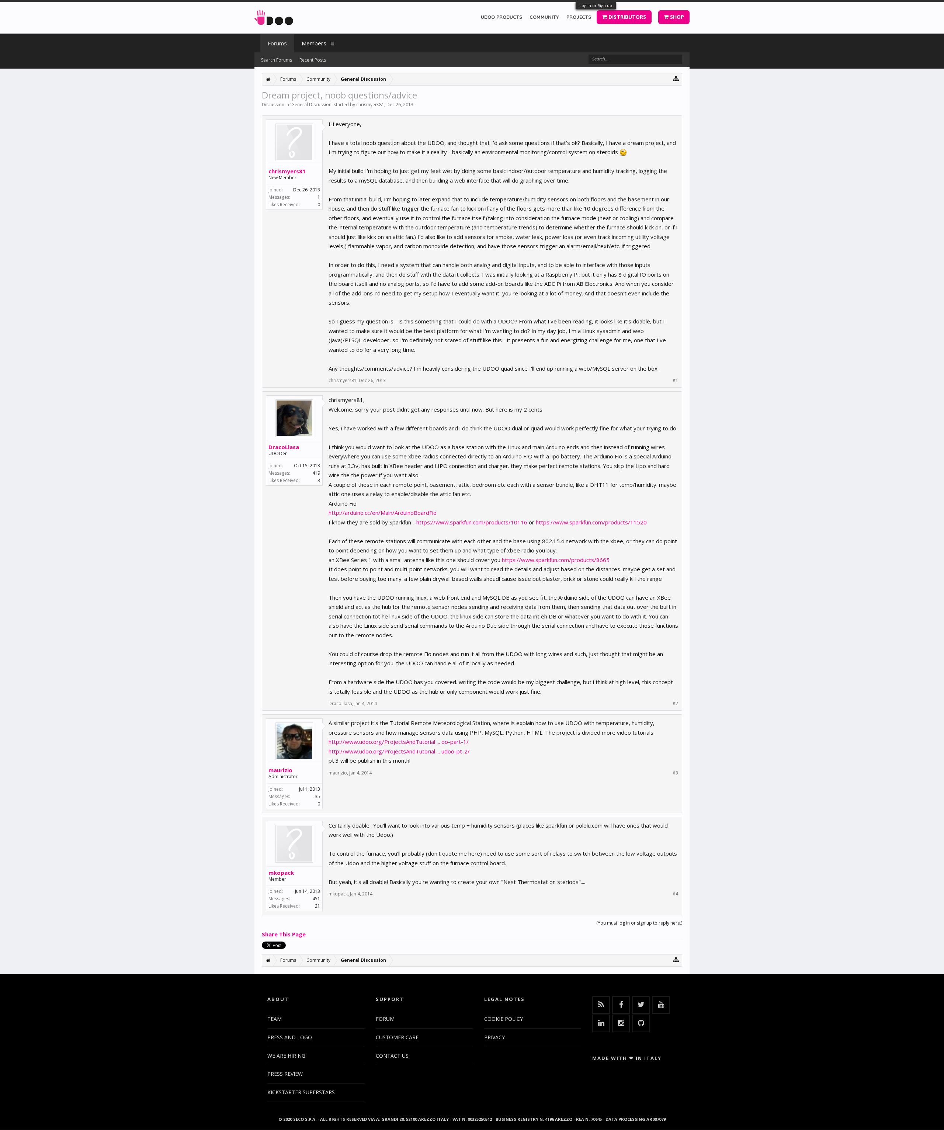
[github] (641, 1023)
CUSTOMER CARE (397, 1037)
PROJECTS (578, 17)
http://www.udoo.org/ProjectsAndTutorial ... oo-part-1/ (399, 741)
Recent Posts (312, 60)
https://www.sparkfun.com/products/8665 (556, 560)
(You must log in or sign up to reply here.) (639, 923)
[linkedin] (601, 1023)
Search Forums (276, 60)
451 (316, 898)
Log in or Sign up (595, 5)
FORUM (385, 1018)
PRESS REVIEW (285, 1073)
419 (316, 473)
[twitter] (641, 1005)
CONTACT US (392, 1055)
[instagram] (621, 1023)
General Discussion (311, 104)
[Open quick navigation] (676, 78)
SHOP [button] (676, 16)
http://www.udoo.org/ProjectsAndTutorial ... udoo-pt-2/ (399, 751)
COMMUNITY (544, 17)
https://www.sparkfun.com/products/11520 (591, 522)
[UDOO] (273, 16)
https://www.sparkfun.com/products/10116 (471, 522)
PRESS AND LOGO (289, 1037)
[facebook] (621, 1005)
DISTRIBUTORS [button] (626, 16)
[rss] (601, 1005)
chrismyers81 (370, 104)
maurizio (280, 770)
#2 (675, 704)
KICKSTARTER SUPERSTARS (301, 1092)
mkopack (281, 872)
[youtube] (661, 1005)
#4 (675, 894)
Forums (277, 43)
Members (314, 43)
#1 (675, 381)
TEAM (274, 1018)
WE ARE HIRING (286, 1055)
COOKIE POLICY (503, 1018)
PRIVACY (494, 1037)
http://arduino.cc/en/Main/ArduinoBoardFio (383, 512)
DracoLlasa (283, 447)
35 (317, 796)
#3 (675, 773)
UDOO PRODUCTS (501, 17)
